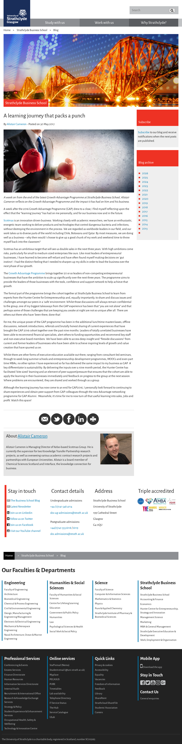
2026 (145, 173)
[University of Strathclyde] (17, 13)
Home (7, 30)
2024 (145, 182)
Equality (99, 674)
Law (52, 622)
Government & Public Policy (64, 612)
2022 (145, 190)
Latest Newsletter (21, 506)
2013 (145, 228)
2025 (145, 177)
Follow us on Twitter (21, 519)
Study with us (55, 22)
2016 (145, 216)
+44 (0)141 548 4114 (61, 506)
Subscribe (143, 132)
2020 (145, 199)
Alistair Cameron (16, 124)
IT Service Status (58, 703)
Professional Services (22, 658)
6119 (75, 528)
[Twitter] (147, 683)
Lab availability (57, 693)
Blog (55, 30)
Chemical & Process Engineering (21, 603)
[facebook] (142, 683)
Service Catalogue (59, 712)
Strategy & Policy (13, 707)
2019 (145, 203)
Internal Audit (11, 688)
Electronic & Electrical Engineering (22, 621)
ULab (52, 717)
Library (98, 693)
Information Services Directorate (21, 684)
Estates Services (12, 670)
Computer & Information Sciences (112, 594)
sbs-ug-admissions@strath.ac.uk (69, 513)
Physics (99, 603)
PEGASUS (55, 679)
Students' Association (106, 707)
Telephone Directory (60, 698)
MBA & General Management (155, 626)
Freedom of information (107, 684)
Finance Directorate (14, 674)
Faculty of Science (104, 589)
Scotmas (9, 220)
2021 (145, 194)
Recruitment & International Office (22, 693)
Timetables (55, 688)
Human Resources (13, 679)
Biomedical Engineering (16, 599)
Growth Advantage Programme (27, 273)
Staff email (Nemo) (59, 665)
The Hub (54, 707)
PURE (52, 684)
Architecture (11, 594)
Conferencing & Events (16, 665)
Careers (99, 712)
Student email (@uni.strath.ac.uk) (67, 670)
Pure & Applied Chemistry (108, 608)
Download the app (152, 667)
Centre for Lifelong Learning (64, 603)
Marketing (145, 622)
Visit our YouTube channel (25, 531)
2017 (145, 211)
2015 (145, 220)
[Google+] (163, 683)
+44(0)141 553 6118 (60, 528)
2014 (145, 224)
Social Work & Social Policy (63, 631)
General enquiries (149, 698)
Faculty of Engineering (16, 589)
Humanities (56, 617)
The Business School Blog (25, 500)
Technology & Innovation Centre (20, 728)
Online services (62, 658)
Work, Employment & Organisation (158, 640)
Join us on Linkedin (21, 513)
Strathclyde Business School (32, 30)
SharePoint (100, 698)
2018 (145, 207)
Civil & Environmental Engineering (22, 608)
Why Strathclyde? (153, 22)
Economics (145, 604)
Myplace (54, 674)
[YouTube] (153, 683)
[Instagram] (158, 683)
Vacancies (100, 679)
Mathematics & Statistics (108, 599)
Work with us (104, 22)
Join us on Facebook (21, 525)
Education (55, 608)
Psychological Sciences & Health (66, 626)
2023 (145, 186)
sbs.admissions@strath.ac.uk (67, 534)
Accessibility (101, 670)
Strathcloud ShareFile (106, 703)
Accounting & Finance (151, 599)
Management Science (151, 617)
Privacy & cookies (104, 665)
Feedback (100, 688)
